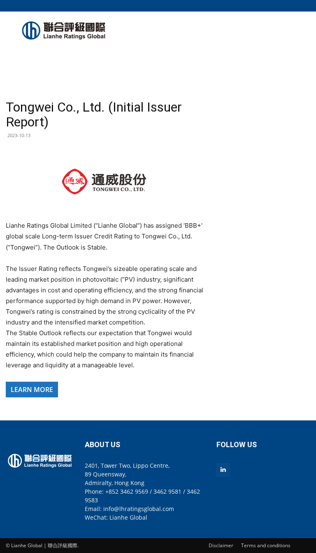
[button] (304, 5)
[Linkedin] (223, 469)
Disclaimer (221, 545)
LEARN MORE (32, 389)
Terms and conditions (265, 545)
